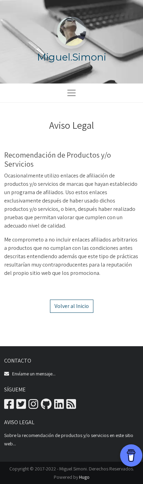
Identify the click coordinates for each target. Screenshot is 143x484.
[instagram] (33, 406)
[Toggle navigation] (71, 93)
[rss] (71, 406)
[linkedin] (59, 406)
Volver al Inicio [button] (71, 306)
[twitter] (21, 406)
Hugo (84, 477)
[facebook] (9, 406)
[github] (46, 406)
